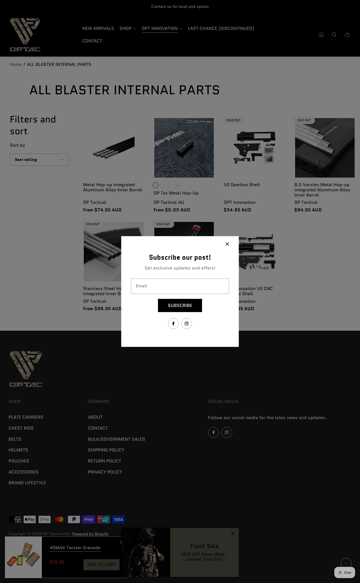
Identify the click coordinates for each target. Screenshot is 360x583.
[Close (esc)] (227, 244)
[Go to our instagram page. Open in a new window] (186, 323)
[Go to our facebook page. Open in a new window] (173, 323)
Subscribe (180, 305)
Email (141, 286)
